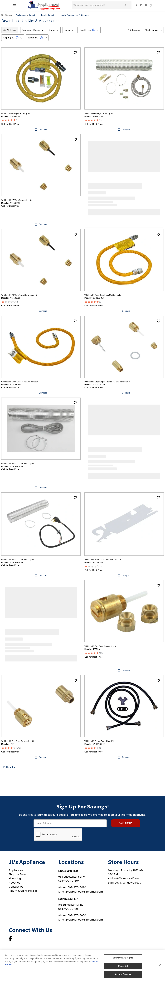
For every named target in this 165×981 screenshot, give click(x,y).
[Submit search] (125, 5)
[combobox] (32, 30)
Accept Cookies (123, 974)
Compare (43, 129)
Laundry (33, 15)
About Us (14, 883)
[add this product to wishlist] (75, 53)
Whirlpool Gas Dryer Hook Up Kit (98, 113)
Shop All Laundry (48, 15)
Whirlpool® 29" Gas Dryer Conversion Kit (19, 295)
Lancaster (68, 899)
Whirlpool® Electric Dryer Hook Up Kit (17, 464)
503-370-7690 (77, 887)
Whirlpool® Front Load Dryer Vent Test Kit (102, 560)
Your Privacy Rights (123, 958)
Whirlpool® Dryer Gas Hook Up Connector (102, 295)
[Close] (159, 965)
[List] (141, 5)
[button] (15, 5)
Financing (15, 878)
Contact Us (16, 887)
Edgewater (68, 871)
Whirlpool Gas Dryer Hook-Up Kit (15, 113)
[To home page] (44, 5)
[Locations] (146, 5)
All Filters (11, 30)
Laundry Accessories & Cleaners (74, 15)
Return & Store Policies (23, 891)
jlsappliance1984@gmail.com (84, 892)
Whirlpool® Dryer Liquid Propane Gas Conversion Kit (107, 382)
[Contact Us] (151, 5)
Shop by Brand (18, 874)
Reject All (123, 966)
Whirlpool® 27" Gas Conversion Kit (16, 200)
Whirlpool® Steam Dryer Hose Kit (99, 741)
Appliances (21, 15)
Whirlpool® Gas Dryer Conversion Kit (100, 646)
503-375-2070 (77, 915)
